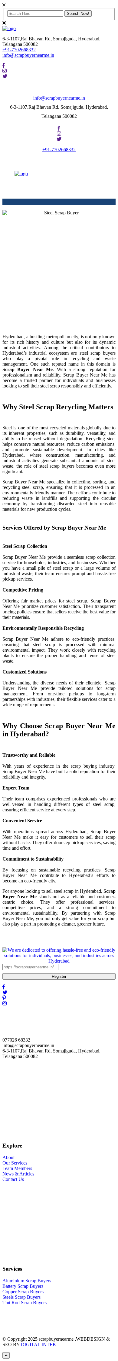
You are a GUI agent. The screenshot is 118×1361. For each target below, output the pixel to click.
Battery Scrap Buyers (22, 1286)
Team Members (17, 1168)
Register (59, 976)
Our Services (14, 1162)
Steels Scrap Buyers (21, 1297)
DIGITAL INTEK (38, 1344)
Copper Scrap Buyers (23, 1291)
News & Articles (18, 1173)
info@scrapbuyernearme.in (28, 55)
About (8, 1157)
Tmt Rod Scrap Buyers (24, 1302)
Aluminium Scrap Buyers (26, 1280)
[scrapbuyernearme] (9, 28)
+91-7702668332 (19, 49)
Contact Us (13, 1179)
